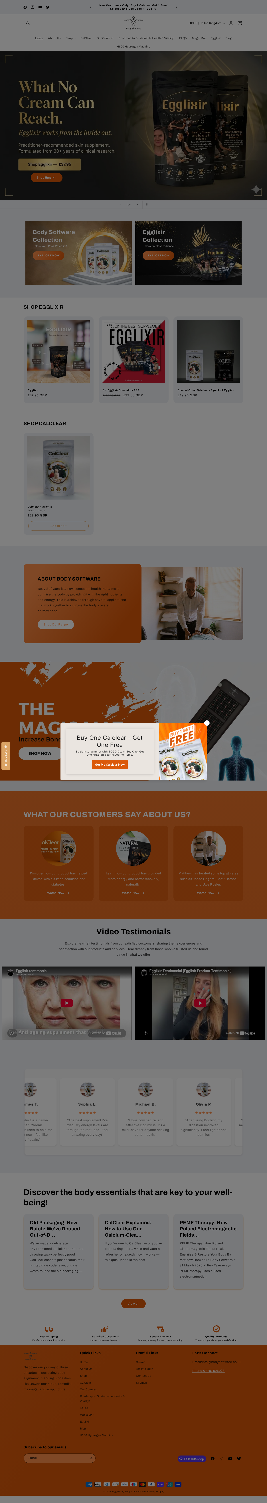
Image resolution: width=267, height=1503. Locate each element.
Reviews (6, 756)
